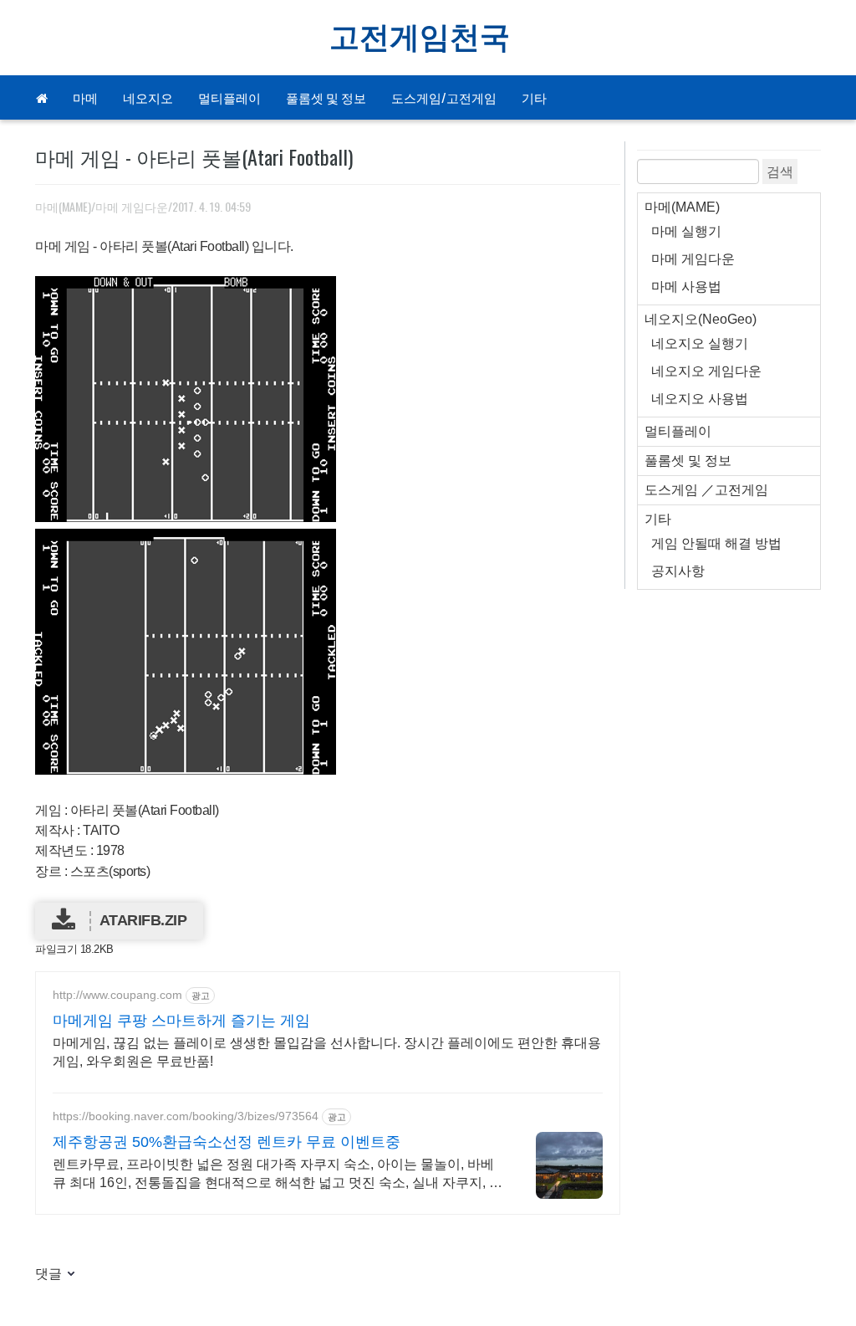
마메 (85, 97)
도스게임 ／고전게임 (706, 490)
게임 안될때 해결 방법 (716, 543)
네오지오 (148, 97)
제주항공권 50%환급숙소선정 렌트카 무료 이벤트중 (226, 1142)
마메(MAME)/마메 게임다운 (101, 206)
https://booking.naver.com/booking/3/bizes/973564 (185, 1116)
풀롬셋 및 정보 (326, 97)
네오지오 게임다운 (706, 371)
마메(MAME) (682, 207)
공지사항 (678, 571)
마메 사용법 (686, 286)
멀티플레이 (229, 97)
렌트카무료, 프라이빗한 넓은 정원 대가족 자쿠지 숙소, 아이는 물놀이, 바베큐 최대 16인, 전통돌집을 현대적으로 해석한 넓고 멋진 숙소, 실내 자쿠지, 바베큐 (277, 1174)
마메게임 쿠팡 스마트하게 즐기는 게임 (181, 1020)
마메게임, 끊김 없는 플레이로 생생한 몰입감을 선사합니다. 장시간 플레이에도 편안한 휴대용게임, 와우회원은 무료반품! (327, 1052)
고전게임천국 (419, 38)
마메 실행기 (686, 231)
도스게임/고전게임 (444, 97)
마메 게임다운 (693, 259)
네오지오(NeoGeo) (701, 319)
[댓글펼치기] (69, 1274)
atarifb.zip (143, 920)
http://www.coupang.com (117, 994)
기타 (534, 97)
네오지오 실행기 (699, 343)
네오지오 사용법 (699, 399)
